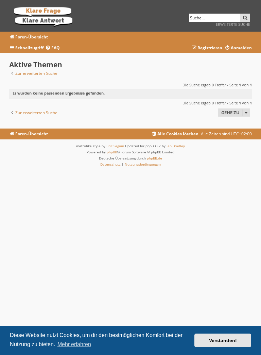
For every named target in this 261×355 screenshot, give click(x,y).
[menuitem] (52, 48)
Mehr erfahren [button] (74, 344)
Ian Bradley (176, 145)
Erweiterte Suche (233, 24)
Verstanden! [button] (223, 340)
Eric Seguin (115, 145)
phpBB (112, 152)
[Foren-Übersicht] (45, 15)
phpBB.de (154, 158)
